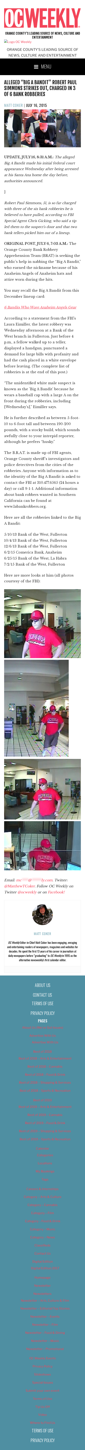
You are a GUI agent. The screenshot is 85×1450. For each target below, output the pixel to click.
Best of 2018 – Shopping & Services (45, 1082)
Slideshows (42, 1374)
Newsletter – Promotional (45, 1349)
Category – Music (42, 1229)
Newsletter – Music (45, 1341)
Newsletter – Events (45, 1316)
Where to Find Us (42, 1423)
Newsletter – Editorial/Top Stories (45, 1308)
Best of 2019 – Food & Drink (45, 1123)
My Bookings (45, 1171)
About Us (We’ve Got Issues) (42, 1027)
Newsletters (42, 1294)
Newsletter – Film (45, 1325)
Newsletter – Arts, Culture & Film (45, 1300)
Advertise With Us (42, 1036)
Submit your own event (42, 1391)
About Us (42, 985)
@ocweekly (27, 892)
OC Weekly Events (42, 1358)
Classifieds (42, 1245)
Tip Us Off (42, 1407)
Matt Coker (13, 105)
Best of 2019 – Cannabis (45, 1115)
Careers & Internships (42, 1189)
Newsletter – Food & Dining (45, 1333)
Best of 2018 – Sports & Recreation (45, 1091)
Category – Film (42, 1213)
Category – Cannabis (42, 1205)
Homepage (42, 1277)
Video (42, 1415)
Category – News (42, 1237)
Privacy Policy (43, 1013)
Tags (44, 1179)
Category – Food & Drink (42, 1221)
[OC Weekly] (18, 42)
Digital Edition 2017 (45, 1268)
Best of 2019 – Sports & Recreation (45, 1139)
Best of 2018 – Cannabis (45, 1066)
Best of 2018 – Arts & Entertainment (45, 1058)
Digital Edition (42, 1261)
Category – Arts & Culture (42, 1197)
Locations (45, 1163)
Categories (45, 1155)
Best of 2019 (42, 1100)
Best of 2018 (42, 1052)
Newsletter (42, 1286)
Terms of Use (42, 1003)
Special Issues (42, 1382)
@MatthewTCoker (19, 886)
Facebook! (56, 892)
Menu (46, 66)
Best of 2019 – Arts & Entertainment (45, 1107)
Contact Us (42, 995)
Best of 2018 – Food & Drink (45, 1075)
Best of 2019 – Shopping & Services (45, 1131)
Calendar (42, 1148)
